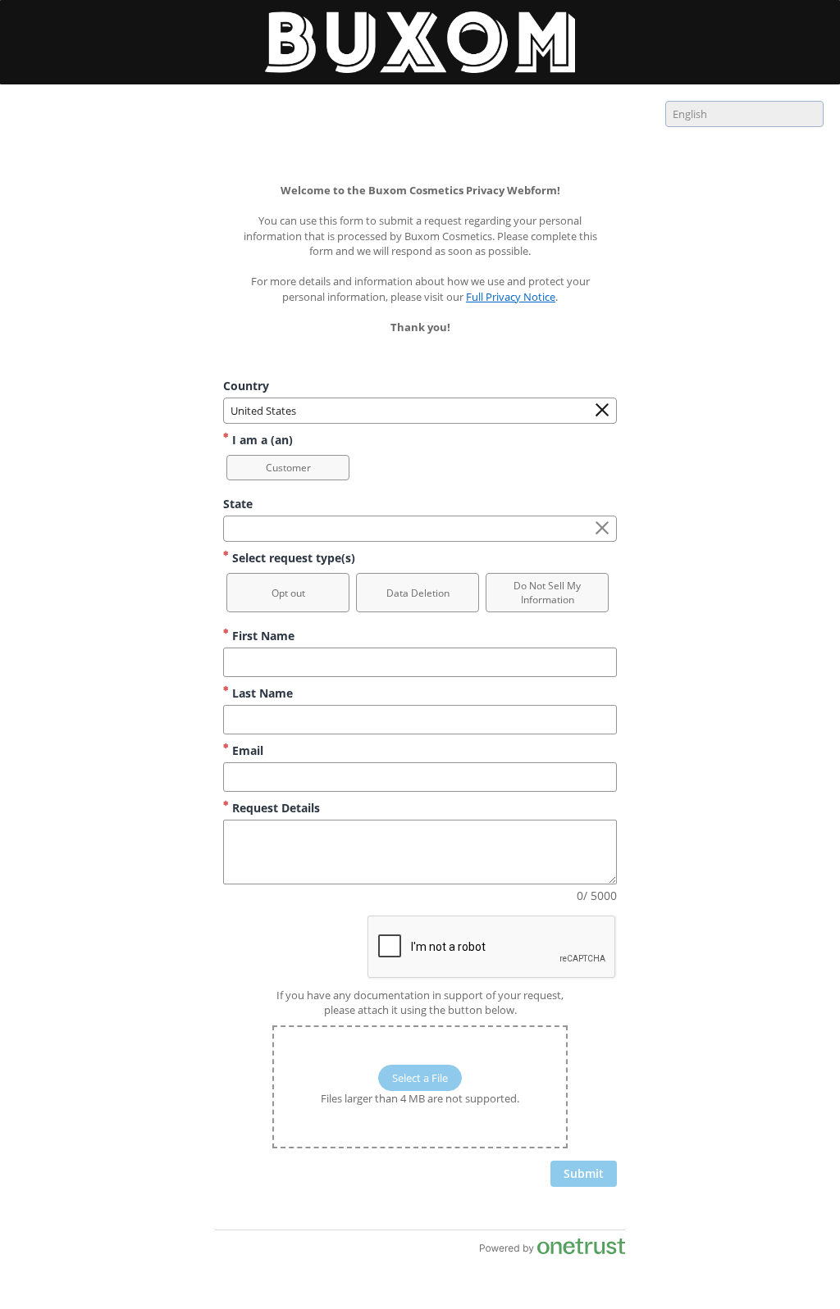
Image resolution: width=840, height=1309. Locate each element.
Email (246, 750)
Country (246, 385)
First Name (261, 635)
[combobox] (744, 114)
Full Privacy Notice (510, 296)
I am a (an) (261, 440)
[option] (287, 467)
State (238, 503)
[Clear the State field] (602, 529)
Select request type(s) (292, 558)
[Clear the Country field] (602, 411)
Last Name (261, 693)
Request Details (274, 808)
